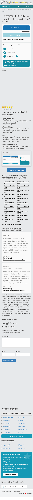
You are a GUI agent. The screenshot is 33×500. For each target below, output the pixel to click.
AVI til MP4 (21, 423)
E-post (18, 351)
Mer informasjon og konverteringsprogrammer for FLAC (14, 259)
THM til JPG (6, 448)
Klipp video (21, 433)
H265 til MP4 (6, 445)
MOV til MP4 (6, 423)
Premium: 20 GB (25, 31)
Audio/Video (13, 413)
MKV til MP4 (21, 417)
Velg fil (16, 27)
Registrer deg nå (10, 474)
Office (29, 413)
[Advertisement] (16, 88)
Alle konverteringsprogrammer (11, 224)
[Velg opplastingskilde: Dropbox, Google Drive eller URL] (28, 27)
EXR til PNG (21, 448)
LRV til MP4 (21, 445)
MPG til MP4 (6, 433)
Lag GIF (20, 420)
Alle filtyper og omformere (16, 436)
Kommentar (5, 337)
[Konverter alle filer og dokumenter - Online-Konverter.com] (14, 2)
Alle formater (17, 492)
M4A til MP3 (6, 420)
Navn (4, 351)
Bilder (22, 413)
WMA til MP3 (22, 427)
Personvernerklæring (10, 65)
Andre (5, 413)
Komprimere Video (8, 417)
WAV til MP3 (6, 427)
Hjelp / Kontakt (6, 492)
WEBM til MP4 (22, 430)
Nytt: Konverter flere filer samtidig (13, 39)
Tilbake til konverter (16, 170)
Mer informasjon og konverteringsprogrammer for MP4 (14, 289)
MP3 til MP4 (6, 430)
